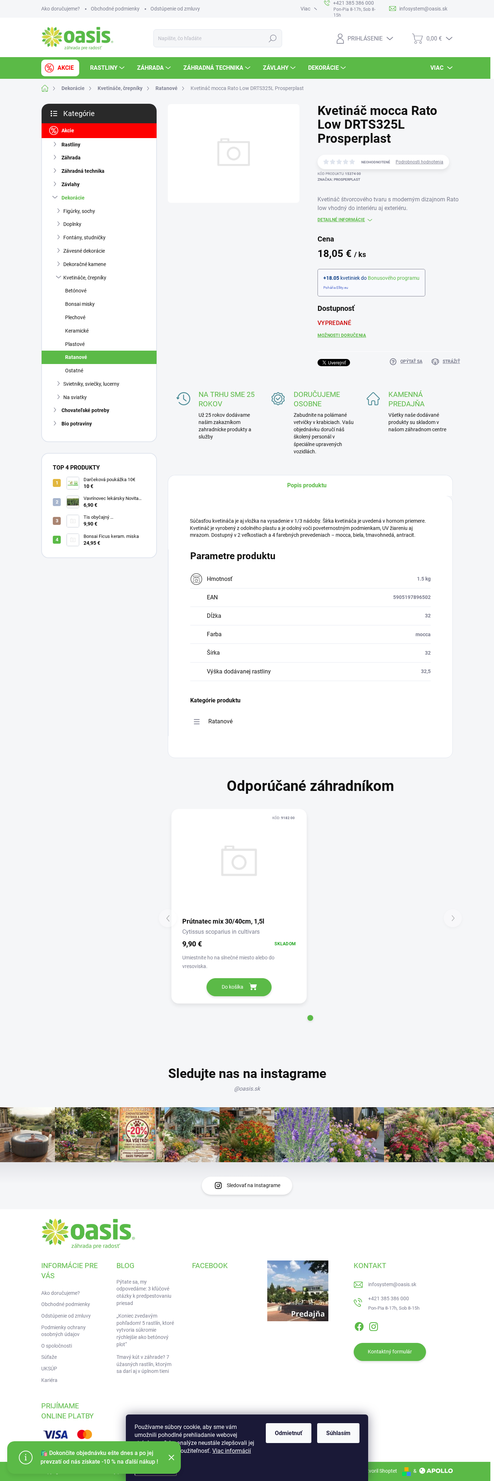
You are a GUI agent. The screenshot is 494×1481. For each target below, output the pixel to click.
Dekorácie (73, 198)
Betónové (75, 291)
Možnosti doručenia (342, 335)
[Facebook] (359, 1325)
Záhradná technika (83, 171)
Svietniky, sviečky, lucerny (91, 384)
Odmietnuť (288, 1433)
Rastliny (70, 144)
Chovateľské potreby (85, 410)
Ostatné (74, 370)
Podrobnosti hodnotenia (419, 161)
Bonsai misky (80, 304)
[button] (310, 1018)
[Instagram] (373, 1325)
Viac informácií (231, 1450)
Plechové (75, 317)
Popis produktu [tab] (307, 485)
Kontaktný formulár (390, 1351)
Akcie (67, 130)
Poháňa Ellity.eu (335, 288)
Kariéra (49, 1380)
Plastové (75, 344)
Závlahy (70, 184)
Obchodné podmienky (115, 9)
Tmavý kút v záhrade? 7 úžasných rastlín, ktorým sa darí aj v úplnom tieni (143, 1364)
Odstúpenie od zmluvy (175, 9)
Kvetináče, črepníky (84, 278)
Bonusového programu (394, 278)
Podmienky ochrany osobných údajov (63, 1330)
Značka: (339, 179)
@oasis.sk (247, 1088)
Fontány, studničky (84, 237)
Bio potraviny (76, 424)
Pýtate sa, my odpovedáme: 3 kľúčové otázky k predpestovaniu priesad (143, 1292)
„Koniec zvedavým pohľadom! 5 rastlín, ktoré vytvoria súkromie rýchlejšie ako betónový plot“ (145, 1330)
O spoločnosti (56, 1346)
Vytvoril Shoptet (379, 1471)
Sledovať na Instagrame (253, 1185)
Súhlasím (338, 1433)
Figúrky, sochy (79, 211)
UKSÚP (49, 1368)
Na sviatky (75, 397)
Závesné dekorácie (84, 251)
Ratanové (76, 357)
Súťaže (49, 1357)
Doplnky (72, 224)
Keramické (77, 331)
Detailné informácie (341, 219)
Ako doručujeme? (60, 9)
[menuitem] (60, 68)
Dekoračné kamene (84, 264)
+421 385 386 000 (388, 1298)
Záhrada (71, 157)
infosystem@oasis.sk (392, 1284)
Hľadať (272, 38)
